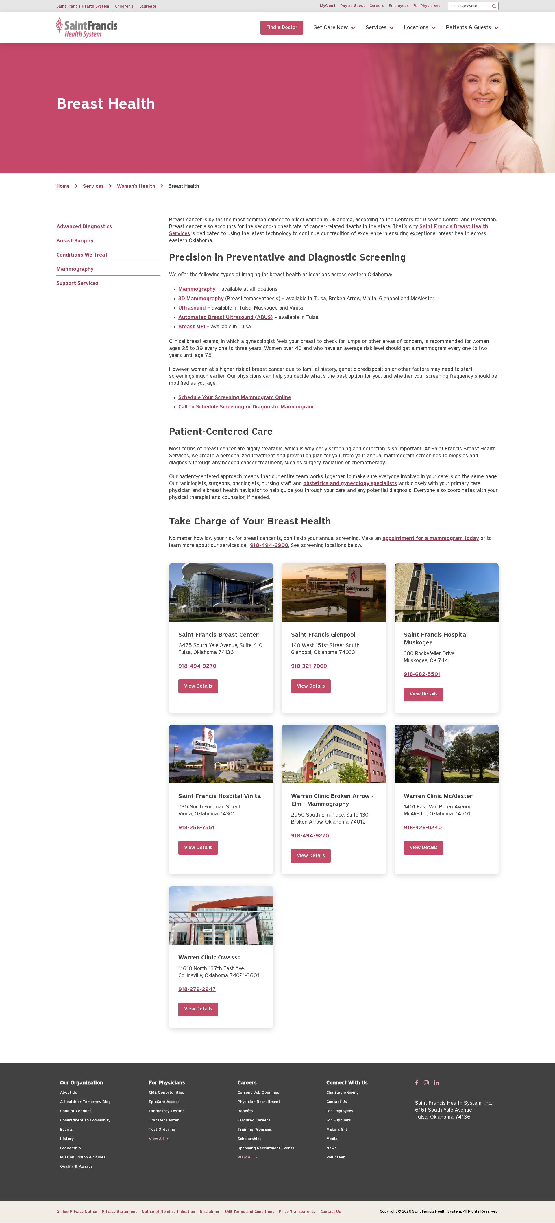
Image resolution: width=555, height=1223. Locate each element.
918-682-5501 (422, 674)
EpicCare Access (164, 1102)
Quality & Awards (76, 1167)
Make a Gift (336, 1130)
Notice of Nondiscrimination (168, 1212)
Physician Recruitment (259, 1102)
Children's (124, 6)
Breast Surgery (75, 241)
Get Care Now (330, 28)
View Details (198, 686)
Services (376, 28)
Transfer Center (164, 1120)
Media (332, 1139)
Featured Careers (254, 1120)
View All (157, 1139)
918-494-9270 (197, 666)
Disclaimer (210, 1212)
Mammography (75, 269)
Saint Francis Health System (82, 6)
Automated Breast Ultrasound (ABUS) (225, 318)
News (331, 1148)
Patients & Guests (468, 28)
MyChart (328, 6)
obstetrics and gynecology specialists (350, 484)
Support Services (77, 283)
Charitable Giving (342, 1093)
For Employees (339, 1111)
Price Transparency (297, 1212)
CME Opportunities (166, 1093)
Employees (399, 6)
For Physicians (426, 6)
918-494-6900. (269, 545)
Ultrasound (192, 308)
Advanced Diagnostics (84, 227)
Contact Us (336, 1102)
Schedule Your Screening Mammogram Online (234, 398)
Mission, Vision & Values (83, 1157)
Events (66, 1130)
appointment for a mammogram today (430, 538)
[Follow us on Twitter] (426, 1083)
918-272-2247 (197, 989)
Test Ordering (162, 1130)
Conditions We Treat (82, 255)
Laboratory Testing (167, 1111)
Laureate (147, 6)
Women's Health (136, 186)
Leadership (70, 1148)
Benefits (245, 1111)
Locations (416, 28)
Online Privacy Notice (76, 1212)
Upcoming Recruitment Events (266, 1148)
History (67, 1139)
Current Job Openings (258, 1093)
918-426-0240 (423, 828)
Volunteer (335, 1157)
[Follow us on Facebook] (417, 1083)
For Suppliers (338, 1120)
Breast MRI (191, 327)
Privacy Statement (119, 1212)
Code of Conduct (75, 1111)
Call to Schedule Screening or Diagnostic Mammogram (246, 407)
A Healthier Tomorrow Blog (85, 1102)
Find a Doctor (281, 27)
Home (63, 186)
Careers (376, 6)
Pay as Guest (352, 6)
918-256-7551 (196, 828)
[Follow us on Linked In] (436, 1083)
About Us (68, 1093)
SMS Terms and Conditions (249, 1212)
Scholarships (250, 1139)
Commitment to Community (85, 1120)
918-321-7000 (309, 666)
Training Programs (255, 1130)
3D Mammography (201, 299)
